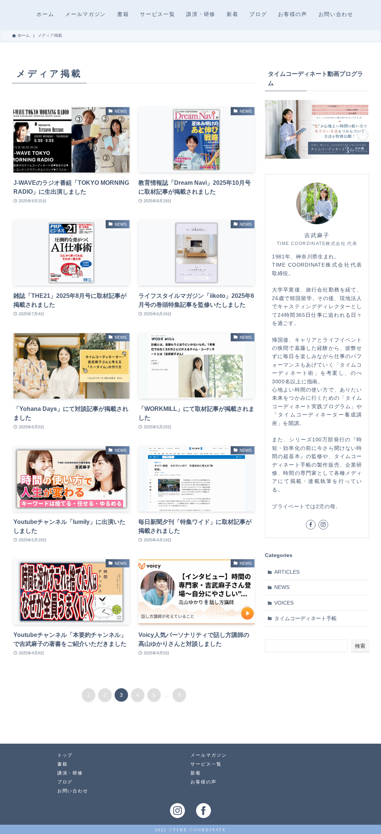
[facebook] (311, 524)
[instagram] (323, 524)
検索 (360, 646)
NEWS (281, 587)
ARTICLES (287, 572)
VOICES (284, 603)
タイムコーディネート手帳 (305, 618)
